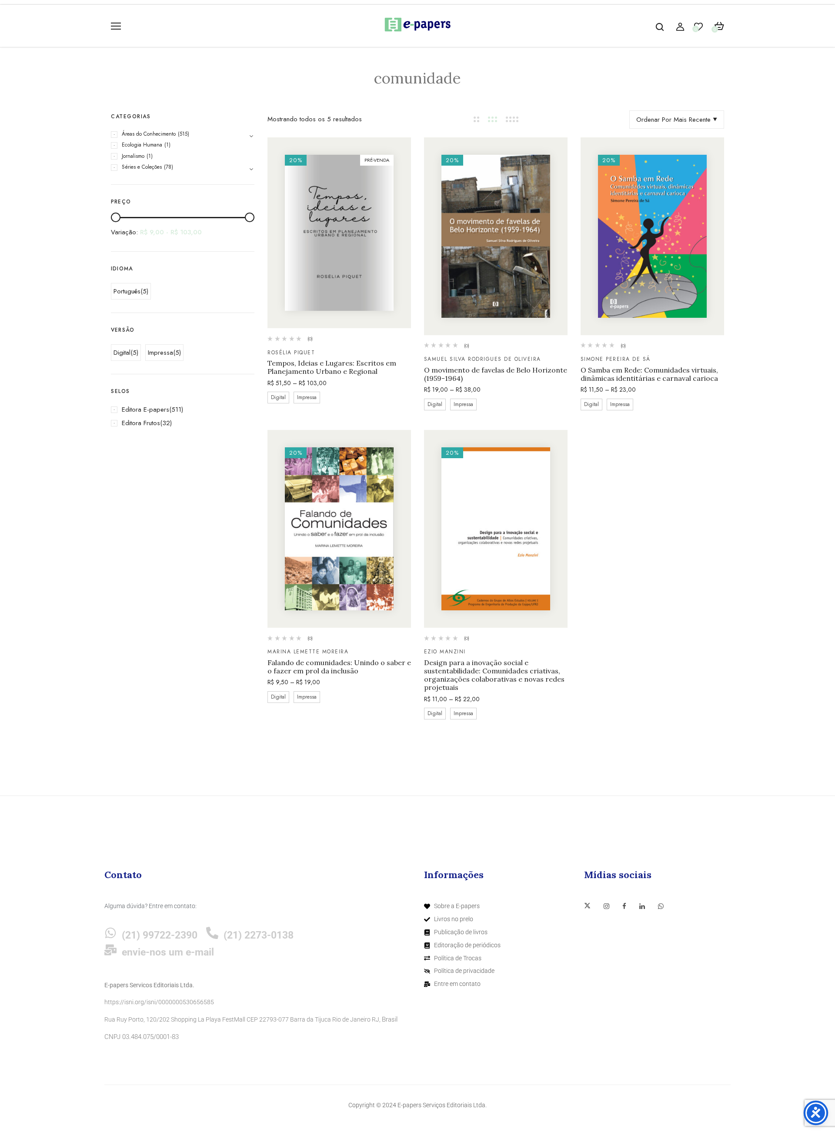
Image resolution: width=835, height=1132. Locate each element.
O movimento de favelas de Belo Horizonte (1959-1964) (495, 374)
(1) (167, 145)
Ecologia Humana (142, 145)
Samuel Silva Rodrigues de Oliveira (482, 359)
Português (127, 291)
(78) (168, 167)
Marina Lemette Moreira (307, 652)
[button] (719, 26)
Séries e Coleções (142, 167)
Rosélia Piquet (291, 352)
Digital (122, 352)
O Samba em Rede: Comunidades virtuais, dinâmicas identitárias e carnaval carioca (649, 374)
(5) (144, 291)
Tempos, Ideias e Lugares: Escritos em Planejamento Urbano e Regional (331, 367)
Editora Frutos (141, 423)
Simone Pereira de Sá (616, 359)
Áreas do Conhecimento (149, 134)
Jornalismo (133, 156)
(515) (183, 134)
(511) (176, 409)
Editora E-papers (145, 409)
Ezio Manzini (445, 652)
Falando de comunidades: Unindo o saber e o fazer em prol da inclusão (339, 667)
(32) (166, 423)
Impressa (160, 352)
